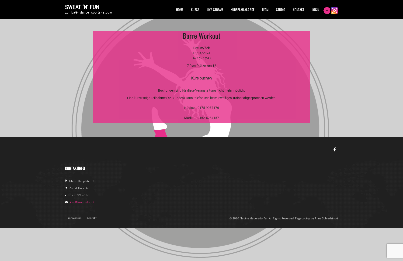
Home (179, 9)
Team (265, 9)
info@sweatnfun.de (82, 202)
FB (326, 11)
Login (315, 9)
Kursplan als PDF (242, 9)
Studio (280, 9)
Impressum (74, 218)
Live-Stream (215, 9)
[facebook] (334, 149)
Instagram (334, 11)
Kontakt (298, 9)
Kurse (195, 9)
